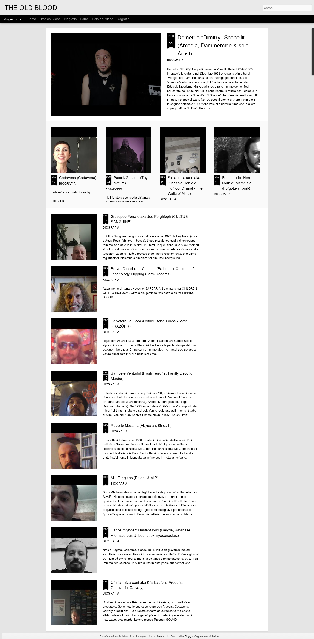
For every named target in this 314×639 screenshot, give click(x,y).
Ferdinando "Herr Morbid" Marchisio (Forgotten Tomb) (236, 183)
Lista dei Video (50, 19)
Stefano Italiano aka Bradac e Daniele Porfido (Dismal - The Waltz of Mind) (185, 185)
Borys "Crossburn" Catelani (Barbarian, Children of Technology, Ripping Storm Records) (152, 271)
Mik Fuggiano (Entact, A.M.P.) (135, 477)
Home (31, 19)
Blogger (189, 636)
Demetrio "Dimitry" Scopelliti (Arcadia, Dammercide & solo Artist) (212, 45)
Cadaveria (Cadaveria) (77, 177)
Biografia (70, 19)
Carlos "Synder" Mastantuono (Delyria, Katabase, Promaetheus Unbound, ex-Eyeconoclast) (151, 532)
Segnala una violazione (207, 636)
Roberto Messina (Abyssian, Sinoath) (141, 425)
